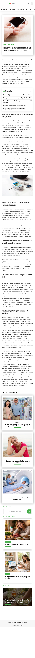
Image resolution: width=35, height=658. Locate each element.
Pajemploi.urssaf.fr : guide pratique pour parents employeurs (17, 577)
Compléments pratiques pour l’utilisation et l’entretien (14, 109)
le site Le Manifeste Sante (22, 379)
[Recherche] (28, 4)
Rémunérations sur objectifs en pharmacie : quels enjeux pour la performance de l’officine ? (17, 425)
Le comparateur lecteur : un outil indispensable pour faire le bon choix (17, 98)
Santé (7, 574)
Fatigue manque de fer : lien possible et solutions (17, 545)
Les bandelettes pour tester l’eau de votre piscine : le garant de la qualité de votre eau (17, 101)
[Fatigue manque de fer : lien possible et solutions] (17, 530)
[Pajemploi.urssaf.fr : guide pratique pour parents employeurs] (17, 562)
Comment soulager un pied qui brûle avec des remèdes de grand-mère (17, 601)
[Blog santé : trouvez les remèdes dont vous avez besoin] (17, 445)
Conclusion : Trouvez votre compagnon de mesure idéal (14, 106)
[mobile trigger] (3, 4)
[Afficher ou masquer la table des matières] (22, 91)
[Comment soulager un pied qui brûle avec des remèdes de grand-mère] (17, 597)
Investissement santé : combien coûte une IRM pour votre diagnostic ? (18, 498)
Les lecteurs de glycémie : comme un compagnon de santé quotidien (16, 95)
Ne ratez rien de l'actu (9, 392)
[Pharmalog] (12, 4)
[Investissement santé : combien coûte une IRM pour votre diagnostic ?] (17, 482)
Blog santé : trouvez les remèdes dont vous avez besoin (17, 462)
